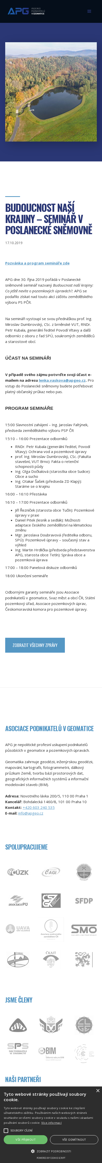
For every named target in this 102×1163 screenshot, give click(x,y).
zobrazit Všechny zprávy (35, 645)
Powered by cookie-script (51, 1158)
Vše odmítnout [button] (74, 1139)
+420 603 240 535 (39, 807)
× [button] (98, 1091)
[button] (89, 11)
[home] (25, 9)
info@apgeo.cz (30, 813)
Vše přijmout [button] (26, 1139)
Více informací (51, 1123)
